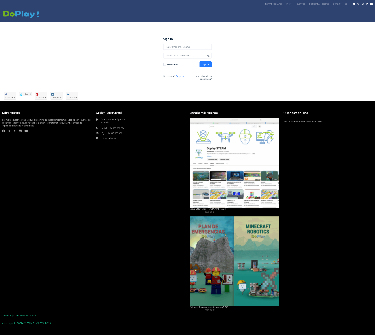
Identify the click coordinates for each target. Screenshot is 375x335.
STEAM (289, 4)
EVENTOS (301, 4)
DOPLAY (336, 4)
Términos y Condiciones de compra (19, 315)
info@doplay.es (109, 138)
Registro (180, 76)
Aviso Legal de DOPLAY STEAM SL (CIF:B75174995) (26, 323)
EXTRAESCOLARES (273, 4)
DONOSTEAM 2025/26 (319, 4)
